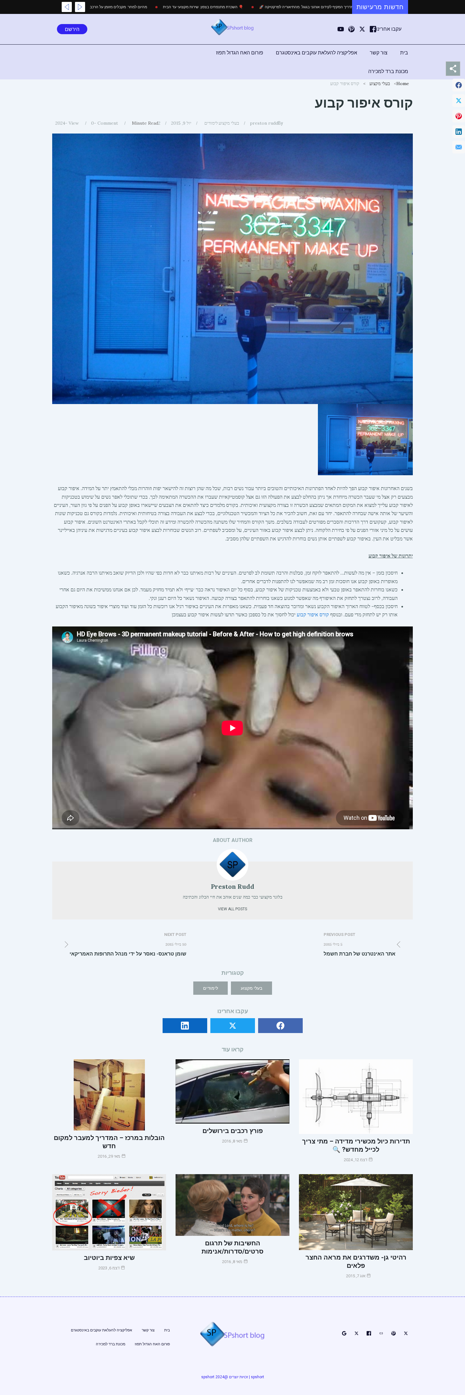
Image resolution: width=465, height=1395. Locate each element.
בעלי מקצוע (379, 83)
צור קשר (379, 53)
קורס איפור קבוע (313, 614)
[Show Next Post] (67, 7)
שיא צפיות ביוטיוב (109, 1257)
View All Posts (232, 909)
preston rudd (264, 123)
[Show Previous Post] (80, 7)
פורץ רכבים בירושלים (232, 1131)
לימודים (211, 123)
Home (402, 83)
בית (404, 53)
